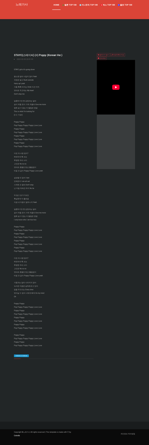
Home (56, 5)
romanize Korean (21, 355)
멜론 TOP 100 (70, 5)
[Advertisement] (74, 35)
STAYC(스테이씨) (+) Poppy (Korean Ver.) (38, 55)
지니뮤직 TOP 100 (89, 5)
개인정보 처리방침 (128, 434)
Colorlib (17, 436)
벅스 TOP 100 (108, 5)
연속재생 (102, 58)
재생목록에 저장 (118, 55)
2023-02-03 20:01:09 (25, 59)
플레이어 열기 (104, 55)
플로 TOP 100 (126, 5)
